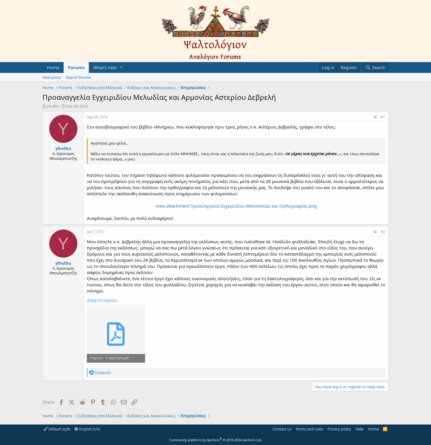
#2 (383, 231)
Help (359, 429)
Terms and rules (309, 429)
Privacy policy (339, 429)
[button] (121, 67)
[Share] (375, 117)
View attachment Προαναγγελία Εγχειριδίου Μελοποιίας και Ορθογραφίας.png (236, 206)
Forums (76, 67)
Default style (58, 429)
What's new (104, 67)
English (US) (89, 429)
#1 (383, 116)
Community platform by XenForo (215, 440)
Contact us (282, 429)
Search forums (78, 77)
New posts (52, 77)
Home (53, 67)
